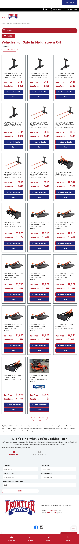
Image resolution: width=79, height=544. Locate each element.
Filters (9, 36)
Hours (59, 510)
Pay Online (70, 2)
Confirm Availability (13, 92)
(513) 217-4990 (50, 510)
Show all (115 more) (39, 421)
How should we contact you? (13, 481)
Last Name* (45, 465)
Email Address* (8, 473)
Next (20, 491)
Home (3, 23)
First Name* (7, 465)
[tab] (14, 453)
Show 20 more (39, 418)
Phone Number (46, 473)
